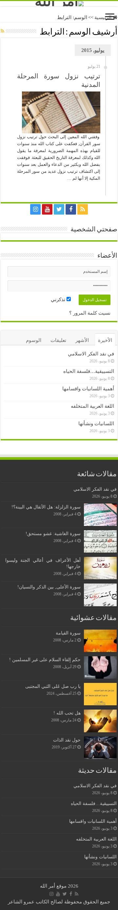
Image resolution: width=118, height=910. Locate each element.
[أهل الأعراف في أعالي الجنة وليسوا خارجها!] (100, 568)
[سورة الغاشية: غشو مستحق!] (100, 541)
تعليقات (58, 340)
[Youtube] (47, 209)
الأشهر (82, 340)
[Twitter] (59, 209)
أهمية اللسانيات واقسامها (88, 388)
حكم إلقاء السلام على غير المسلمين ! (45, 659)
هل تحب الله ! (67, 712)
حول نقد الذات (67, 739)
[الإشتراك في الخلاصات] (2, 31)
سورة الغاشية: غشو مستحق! (53, 533)
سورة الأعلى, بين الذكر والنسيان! (49, 586)
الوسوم (33, 340)
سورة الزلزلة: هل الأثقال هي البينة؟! (46, 506)
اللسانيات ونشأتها (96, 423)
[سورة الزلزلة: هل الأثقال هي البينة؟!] (100, 515)
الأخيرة (105, 340)
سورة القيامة (68, 633)
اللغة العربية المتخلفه (92, 406)
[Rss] (82, 209)
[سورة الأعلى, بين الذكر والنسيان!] (100, 595)
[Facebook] (71, 209)
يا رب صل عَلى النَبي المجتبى (53, 686)
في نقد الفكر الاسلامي (91, 353)
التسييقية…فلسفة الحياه (88, 371)
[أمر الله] (59, 3)
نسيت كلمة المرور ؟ (89, 313)
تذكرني (59, 299)
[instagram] (35, 209)
